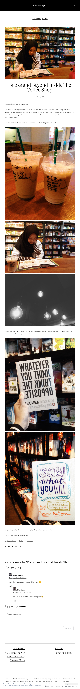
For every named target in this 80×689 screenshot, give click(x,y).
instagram (30, 541)
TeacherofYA (16, 575)
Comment (68, 628)
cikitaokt (19, 590)
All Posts (36, 19)
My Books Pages (10, 541)
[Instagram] (74, 5)
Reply (10, 586)
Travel (45, 19)
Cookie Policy (37, 685)
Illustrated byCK (40, 5)
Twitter (21, 541)
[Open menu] (6, 5)
